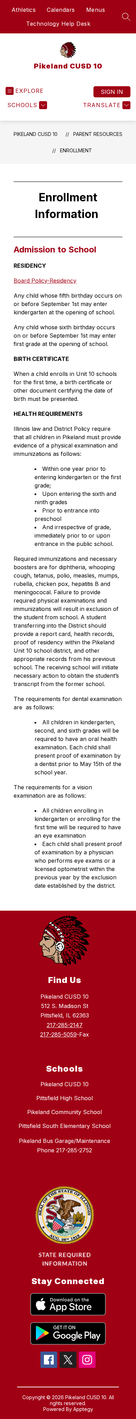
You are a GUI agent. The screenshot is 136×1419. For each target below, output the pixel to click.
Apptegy (83, 1409)
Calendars (61, 9)
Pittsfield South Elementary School (64, 1125)
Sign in (112, 91)
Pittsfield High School (64, 1098)
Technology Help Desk (58, 23)
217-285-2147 (65, 1025)
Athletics (24, 9)
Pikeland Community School (64, 1111)
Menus (95, 9)
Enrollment (76, 150)
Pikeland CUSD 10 (36, 134)
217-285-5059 (58, 1034)
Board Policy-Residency (45, 280)
